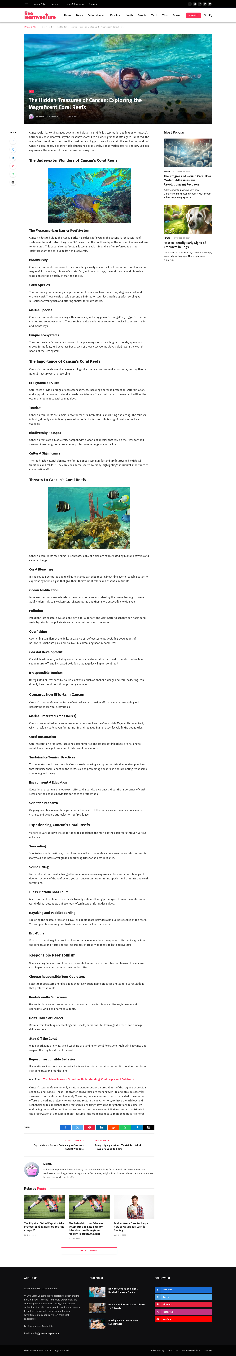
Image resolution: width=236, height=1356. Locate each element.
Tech (154, 15)
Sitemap (93, 4)
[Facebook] (13, 141)
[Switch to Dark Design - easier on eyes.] (205, 15)
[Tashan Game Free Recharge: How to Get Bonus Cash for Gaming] (134, 1207)
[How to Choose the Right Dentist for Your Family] (97, 1292)
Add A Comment (89, 1250)
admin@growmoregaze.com (45, 1333)
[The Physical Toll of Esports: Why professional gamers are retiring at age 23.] (44, 1207)
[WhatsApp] (13, 174)
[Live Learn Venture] (40, 15)
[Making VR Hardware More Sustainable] (97, 1324)
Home (67, 15)
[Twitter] (13, 149)
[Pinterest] (13, 166)
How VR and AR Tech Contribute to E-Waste (126, 1306)
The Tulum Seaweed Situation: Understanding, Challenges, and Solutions (88, 1079)
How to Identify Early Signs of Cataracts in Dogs (185, 245)
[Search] (210, 15)
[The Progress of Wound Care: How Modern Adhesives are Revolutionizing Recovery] (188, 153)
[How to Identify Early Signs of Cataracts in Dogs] (188, 219)
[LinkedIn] (13, 157)
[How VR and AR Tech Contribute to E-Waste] (97, 1308)
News (79, 15)
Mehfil (42, 116)
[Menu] (26, 4)
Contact (193, 15)
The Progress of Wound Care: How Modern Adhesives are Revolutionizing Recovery (187, 180)
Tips (165, 15)
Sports (142, 15)
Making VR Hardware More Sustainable (123, 1322)
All (31, 92)
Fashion (115, 15)
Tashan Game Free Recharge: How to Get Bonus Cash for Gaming (131, 1227)
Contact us (56, 4)
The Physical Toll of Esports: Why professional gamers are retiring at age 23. (44, 1227)
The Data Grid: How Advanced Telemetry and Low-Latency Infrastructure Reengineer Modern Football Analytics (86, 1228)
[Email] (13, 182)
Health (129, 15)
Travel (176, 15)
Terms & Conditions (74, 4)
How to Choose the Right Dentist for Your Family (123, 1290)
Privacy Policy (40, 4)
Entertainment (96, 15)
